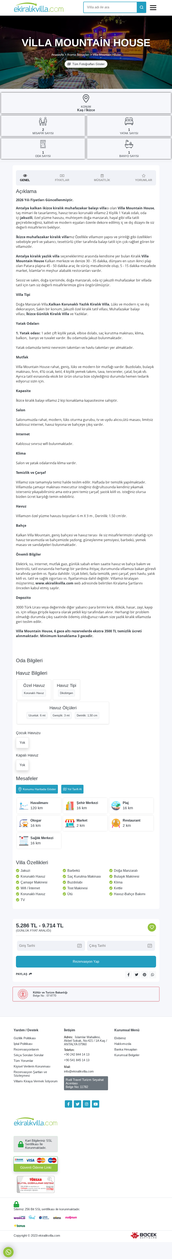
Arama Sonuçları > (79, 54)
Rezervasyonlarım (26, 1049)
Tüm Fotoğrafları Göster (88, 64)
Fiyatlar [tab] (62, 180)
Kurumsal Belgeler (126, 1055)
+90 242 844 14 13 (76, 1054)
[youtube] (95, 1104)
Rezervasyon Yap (86, 961)
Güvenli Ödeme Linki (35, 1167)
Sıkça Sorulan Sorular (29, 1055)
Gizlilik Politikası (25, 1038)
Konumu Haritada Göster (39, 789)
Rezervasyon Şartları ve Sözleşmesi (30, 1073)
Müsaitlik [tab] (102, 180)
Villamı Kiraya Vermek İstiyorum (36, 1081)
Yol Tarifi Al (74, 789)
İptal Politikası (23, 1044)
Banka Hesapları (125, 1049)
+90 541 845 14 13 (76, 1060)
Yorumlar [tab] (143, 180)
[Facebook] (68, 1104)
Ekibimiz (120, 1038)
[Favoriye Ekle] (152, 927)
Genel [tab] (25, 180)
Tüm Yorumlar (23, 1060)
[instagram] (86, 1104)
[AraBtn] (141, 7)
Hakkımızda (122, 1044)
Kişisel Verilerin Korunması (32, 1066)
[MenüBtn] (153, 7)
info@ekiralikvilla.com (79, 1071)
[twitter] (77, 1104)
